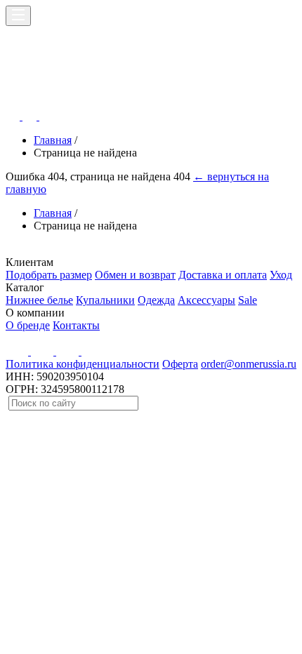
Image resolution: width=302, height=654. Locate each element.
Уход (281, 275)
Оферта (180, 364)
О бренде (28, 325)
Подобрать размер (49, 275)
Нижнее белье (39, 300)
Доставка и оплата (222, 275)
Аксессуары (206, 300)
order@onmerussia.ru (248, 364)
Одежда (156, 300)
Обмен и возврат (135, 275)
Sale (247, 300)
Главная (53, 140)
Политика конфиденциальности (82, 364)
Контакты (76, 325)
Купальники (105, 300)
